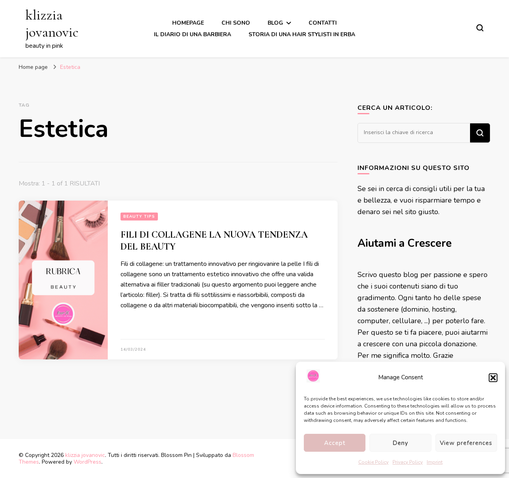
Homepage (188, 23)
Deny (400, 443)
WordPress (87, 462)
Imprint (435, 462)
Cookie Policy (373, 462)
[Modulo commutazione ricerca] (480, 27)
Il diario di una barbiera (192, 34)
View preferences (466, 443)
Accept (335, 443)
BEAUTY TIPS (139, 216)
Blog (275, 23)
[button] (493, 378)
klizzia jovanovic (51, 23)
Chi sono (235, 23)
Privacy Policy (407, 462)
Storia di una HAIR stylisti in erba (302, 34)
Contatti (323, 23)
